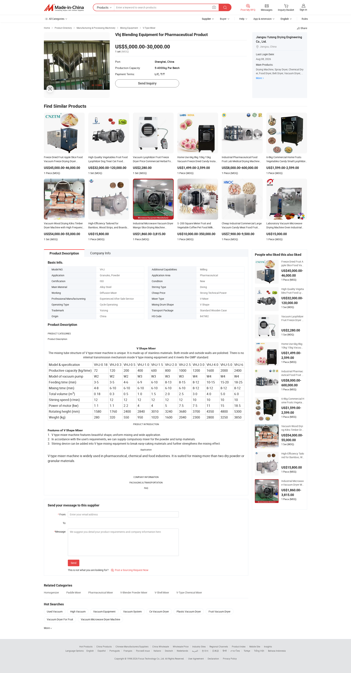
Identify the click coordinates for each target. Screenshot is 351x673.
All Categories (56, 18)
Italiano (157, 650)
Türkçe (247, 650)
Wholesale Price (180, 646)
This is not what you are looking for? (88, 570)
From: (62, 514)
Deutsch (169, 650)
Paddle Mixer (73, 592)
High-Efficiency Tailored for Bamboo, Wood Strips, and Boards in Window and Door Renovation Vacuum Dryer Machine (292, 455)
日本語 (215, 650)
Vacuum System (132, 611)
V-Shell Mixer (162, 592)
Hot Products (86, 646)
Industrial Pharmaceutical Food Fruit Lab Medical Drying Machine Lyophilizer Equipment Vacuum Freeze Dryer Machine (292, 373)
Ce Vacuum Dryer (159, 611)
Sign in (303, 9)
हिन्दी (225, 650)
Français (128, 650)
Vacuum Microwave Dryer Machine (100, 619)
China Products (104, 646)
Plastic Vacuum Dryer (189, 611)
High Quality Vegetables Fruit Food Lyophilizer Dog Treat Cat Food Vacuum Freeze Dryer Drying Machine (292, 291)
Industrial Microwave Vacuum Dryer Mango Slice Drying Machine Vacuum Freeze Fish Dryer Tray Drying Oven (292, 483)
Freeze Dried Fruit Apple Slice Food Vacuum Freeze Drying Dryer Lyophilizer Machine (292, 263)
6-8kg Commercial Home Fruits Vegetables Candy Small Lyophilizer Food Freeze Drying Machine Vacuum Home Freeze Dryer (292, 400)
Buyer (223, 18)
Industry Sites (199, 646)
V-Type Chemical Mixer (189, 592)
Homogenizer (51, 592)
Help (241, 18)
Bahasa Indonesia (277, 650)
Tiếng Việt (259, 650)
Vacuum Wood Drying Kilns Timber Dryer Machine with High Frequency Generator (292, 428)
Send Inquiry (147, 83)
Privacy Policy (230, 658)
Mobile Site (254, 646)
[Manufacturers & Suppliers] (64, 7)
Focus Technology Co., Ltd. (151, 658)
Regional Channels (219, 646)
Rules (305, 18)
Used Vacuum (55, 611)
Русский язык (143, 650)
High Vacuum (78, 611)
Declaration (213, 658)
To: (64, 523)
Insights (268, 646)
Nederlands (182, 650)
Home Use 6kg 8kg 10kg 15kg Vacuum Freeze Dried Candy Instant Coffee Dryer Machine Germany (292, 345)
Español (102, 650)
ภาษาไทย (235, 650)
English (90, 650)
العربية (195, 650)
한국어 (205, 650)
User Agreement (196, 658)
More (259, 78)
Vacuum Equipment (104, 611)
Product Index (239, 646)
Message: (60, 531)
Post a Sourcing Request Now (129, 570)
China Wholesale (160, 646)
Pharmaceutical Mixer (100, 592)
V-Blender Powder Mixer (133, 592)
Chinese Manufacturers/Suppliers (132, 646)
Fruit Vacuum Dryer (220, 611)
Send (73, 563)
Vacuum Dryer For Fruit (60, 619)
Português (115, 650)
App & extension (262, 18)
